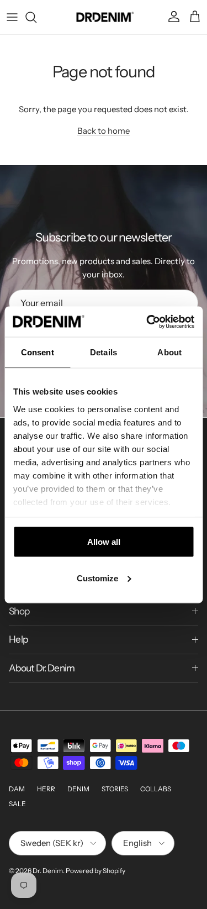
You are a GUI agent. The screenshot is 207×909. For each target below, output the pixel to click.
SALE (17, 804)
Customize (97, 577)
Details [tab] (103, 352)
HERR (46, 789)
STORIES (115, 789)
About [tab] (169, 352)
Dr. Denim (48, 870)
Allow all (103, 542)
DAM (17, 789)
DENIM (78, 789)
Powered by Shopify (95, 870)
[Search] (36, 17)
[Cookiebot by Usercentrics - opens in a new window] (147, 321)
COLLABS (155, 789)
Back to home (103, 130)
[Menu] (12, 17)
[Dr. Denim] (103, 17)
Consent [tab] (37, 352)
